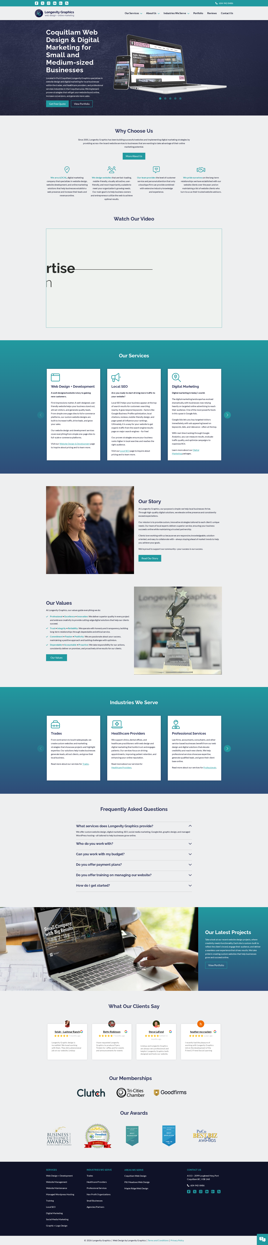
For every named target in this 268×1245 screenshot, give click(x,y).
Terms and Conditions (158, 1240)
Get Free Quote (57, 103)
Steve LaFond (111, 1031)
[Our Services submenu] (141, 13)
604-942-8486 (226, 3)
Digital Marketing (54, 1213)
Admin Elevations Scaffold (200, 1031)
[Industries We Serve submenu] (188, 13)
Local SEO (124, 450)
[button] (160, 98)
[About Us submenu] (158, 13)
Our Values (56, 657)
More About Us (134, 156)
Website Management (56, 1182)
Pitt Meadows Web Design (137, 1182)
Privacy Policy (177, 1240)
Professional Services (97, 1188)
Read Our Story (150, 558)
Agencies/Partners (95, 1207)
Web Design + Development (59, 1175)
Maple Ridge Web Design (136, 1188)
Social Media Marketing (57, 1219)
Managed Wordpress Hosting (60, 1194)
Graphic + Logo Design (56, 1225)
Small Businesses (95, 1200)
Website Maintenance (56, 1188)
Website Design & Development (74, 443)
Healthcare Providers (121, 767)
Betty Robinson (67, 1031)
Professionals (209, 767)
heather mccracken (156, 1031)
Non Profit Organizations (99, 1194)
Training (50, 1200)
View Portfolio (82, 103)
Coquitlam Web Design (135, 1175)
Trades (85, 763)
